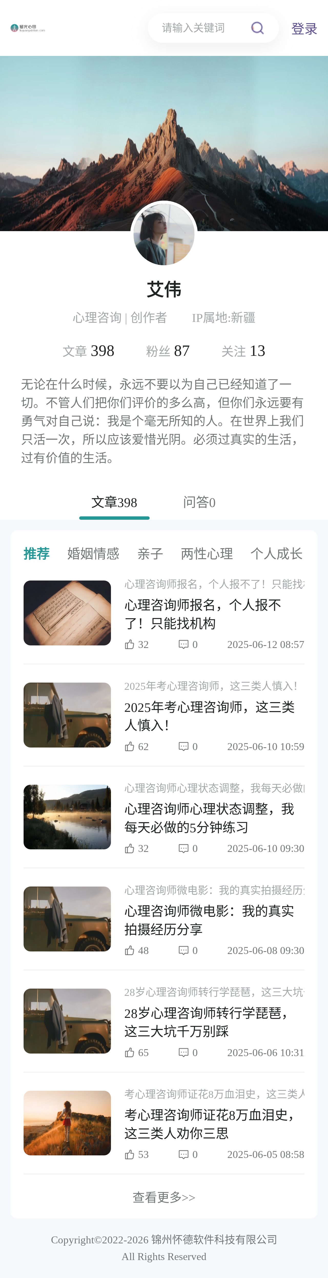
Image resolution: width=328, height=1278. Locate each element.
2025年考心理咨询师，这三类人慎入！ (213, 686)
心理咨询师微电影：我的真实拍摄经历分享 (224, 890)
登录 (304, 29)
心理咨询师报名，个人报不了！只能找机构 (224, 584)
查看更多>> (164, 1197)
